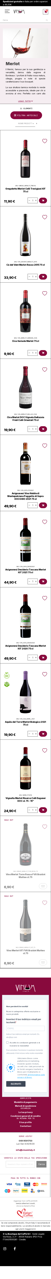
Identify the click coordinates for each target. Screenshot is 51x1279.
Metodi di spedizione (25, 1106)
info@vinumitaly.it (25, 1150)
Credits (22, 1239)
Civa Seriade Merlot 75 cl (25, 341)
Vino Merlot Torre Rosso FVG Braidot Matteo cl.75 (25, 876)
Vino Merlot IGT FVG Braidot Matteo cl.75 (25, 952)
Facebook (15, 1248)
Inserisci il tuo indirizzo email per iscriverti (23, 1021)
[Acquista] (43, 200)
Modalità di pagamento (25, 1102)
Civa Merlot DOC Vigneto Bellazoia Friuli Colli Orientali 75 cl (25, 418)
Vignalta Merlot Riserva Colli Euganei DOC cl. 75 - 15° (25, 799)
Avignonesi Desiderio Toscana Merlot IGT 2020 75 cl (25, 647)
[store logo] (19, 11)
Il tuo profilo (25, 1122)
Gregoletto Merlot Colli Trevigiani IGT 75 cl (25, 190)
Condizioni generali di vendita (25, 1116)
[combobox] (25, 20)
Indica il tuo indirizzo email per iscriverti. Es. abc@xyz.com (23, 1035)
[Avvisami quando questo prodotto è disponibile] (43, 886)
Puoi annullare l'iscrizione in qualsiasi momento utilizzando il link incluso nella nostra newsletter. (24, 1051)
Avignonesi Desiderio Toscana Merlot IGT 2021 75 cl (25, 571)
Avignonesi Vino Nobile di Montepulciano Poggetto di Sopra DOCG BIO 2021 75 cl (25, 496)
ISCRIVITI (16, 1084)
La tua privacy (25, 1112)
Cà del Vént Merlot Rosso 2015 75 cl (25, 264)
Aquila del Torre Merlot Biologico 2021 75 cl (25, 723)
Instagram (5, 1248)
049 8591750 (25, 1141)
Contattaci (25, 1126)
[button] (44, 141)
